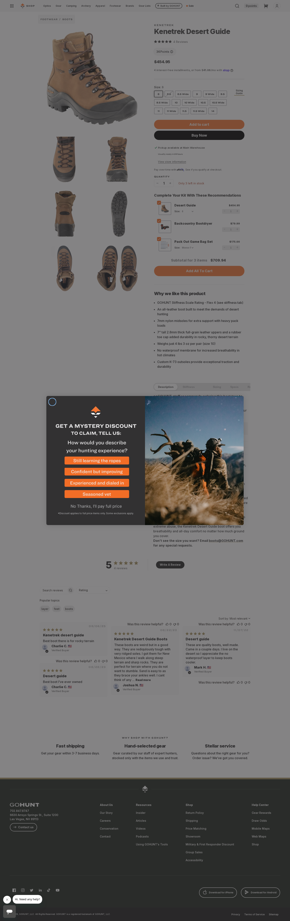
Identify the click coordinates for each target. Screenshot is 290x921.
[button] (95, 462)
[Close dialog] (52, 401)
